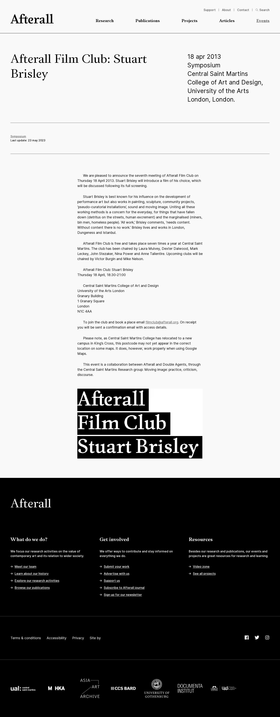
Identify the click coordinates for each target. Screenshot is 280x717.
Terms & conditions (25, 638)
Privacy (78, 638)
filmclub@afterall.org (162, 322)
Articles (227, 21)
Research (105, 21)
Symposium (18, 136)
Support (210, 10)
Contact (243, 10)
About (226, 10)
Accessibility (56, 638)
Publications (147, 21)
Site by (95, 638)
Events (263, 21)
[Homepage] (32, 19)
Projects (190, 21)
